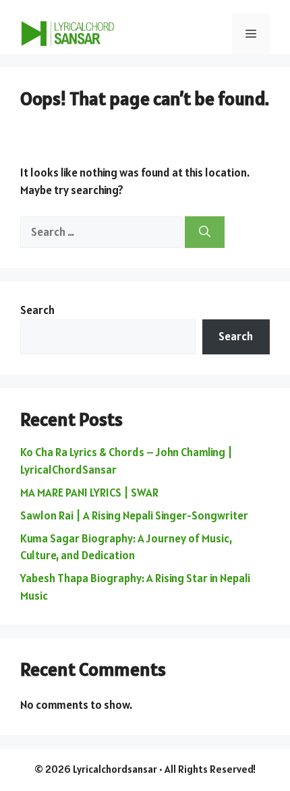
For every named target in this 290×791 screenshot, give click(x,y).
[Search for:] (102, 231)
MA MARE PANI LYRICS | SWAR (89, 492)
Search (37, 310)
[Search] (205, 232)
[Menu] (251, 33)
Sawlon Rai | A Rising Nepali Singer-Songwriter (134, 515)
